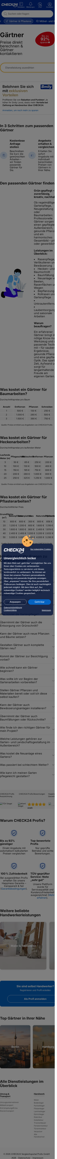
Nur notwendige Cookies (40, 549)
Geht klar (39, 602)
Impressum (46, 610)
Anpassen (15, 602)
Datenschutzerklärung (13, 608)
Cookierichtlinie (10, 610)
